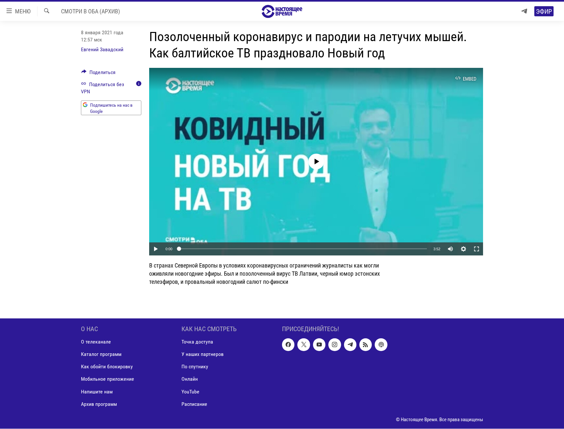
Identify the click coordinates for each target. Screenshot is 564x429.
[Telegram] (524, 11)
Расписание (194, 404)
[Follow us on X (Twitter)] (303, 345)
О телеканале (96, 342)
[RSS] (365, 345)
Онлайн (189, 379)
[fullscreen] (476, 248)
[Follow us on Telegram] (350, 345)
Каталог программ (101, 354)
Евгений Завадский (102, 49)
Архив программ (99, 404)
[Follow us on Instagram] (334, 345)
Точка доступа (197, 342)
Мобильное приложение (107, 379)
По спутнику (194, 367)
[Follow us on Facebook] (288, 345)
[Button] (98, 74)
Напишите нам (97, 392)
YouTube (190, 392)
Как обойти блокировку (107, 367)
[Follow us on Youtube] (319, 345)
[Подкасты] (381, 345)
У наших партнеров (202, 354)
